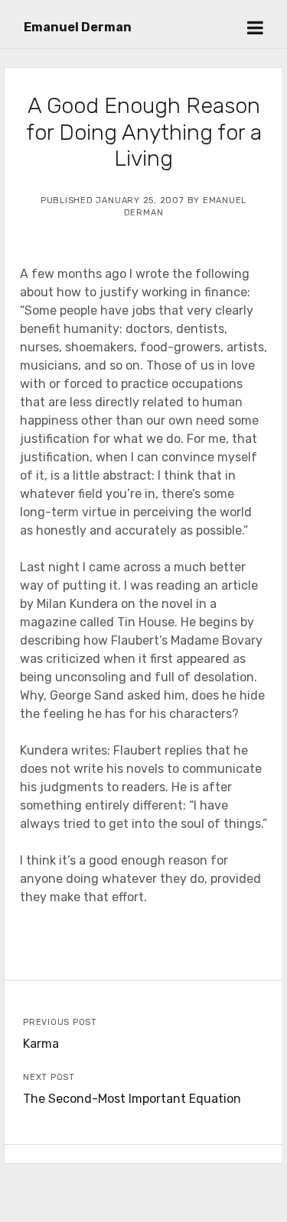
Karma (41, 1043)
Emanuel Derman (78, 27)
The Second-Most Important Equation (132, 1098)
